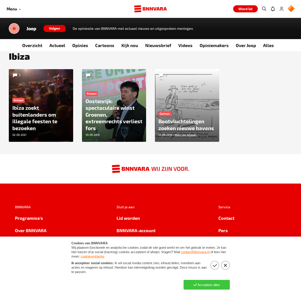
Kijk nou (129, 45)
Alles (268, 45)
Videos (185, 45)
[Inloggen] (281, 8)
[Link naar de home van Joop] (14, 28)
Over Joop (246, 45)
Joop (31, 28)
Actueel (57, 45)
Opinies (80, 45)
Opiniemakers (214, 45)
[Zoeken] (264, 8)
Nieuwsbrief (158, 45)
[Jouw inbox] (272, 9)
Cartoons (104, 45)
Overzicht (32, 45)
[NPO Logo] (291, 9)
